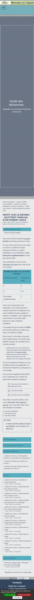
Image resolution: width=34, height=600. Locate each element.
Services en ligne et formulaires (13, 445)
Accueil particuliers (9, 202)
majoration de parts (10, 264)
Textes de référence (10, 439)
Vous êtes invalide (15, 391)
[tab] (17, 229)
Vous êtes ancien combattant (19, 395)
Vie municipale (16, 109)
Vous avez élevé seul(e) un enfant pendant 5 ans (18, 385)
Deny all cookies (24, 595)
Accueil (6, 109)
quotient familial (21, 352)
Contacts (17, 582)
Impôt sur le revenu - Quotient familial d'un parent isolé (16, 208)
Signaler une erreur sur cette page (18, 572)
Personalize (17, 597)
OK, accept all (10, 595)
